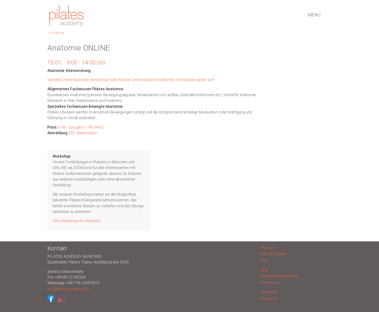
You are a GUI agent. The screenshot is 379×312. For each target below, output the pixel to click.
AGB (264, 270)
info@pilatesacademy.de (68, 289)
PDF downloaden (82, 133)
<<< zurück (55, 33)
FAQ (264, 260)
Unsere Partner (273, 254)
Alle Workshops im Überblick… (78, 221)
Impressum (270, 282)
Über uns (268, 248)
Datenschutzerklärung (279, 276)
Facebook (269, 292)
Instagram (269, 298)
